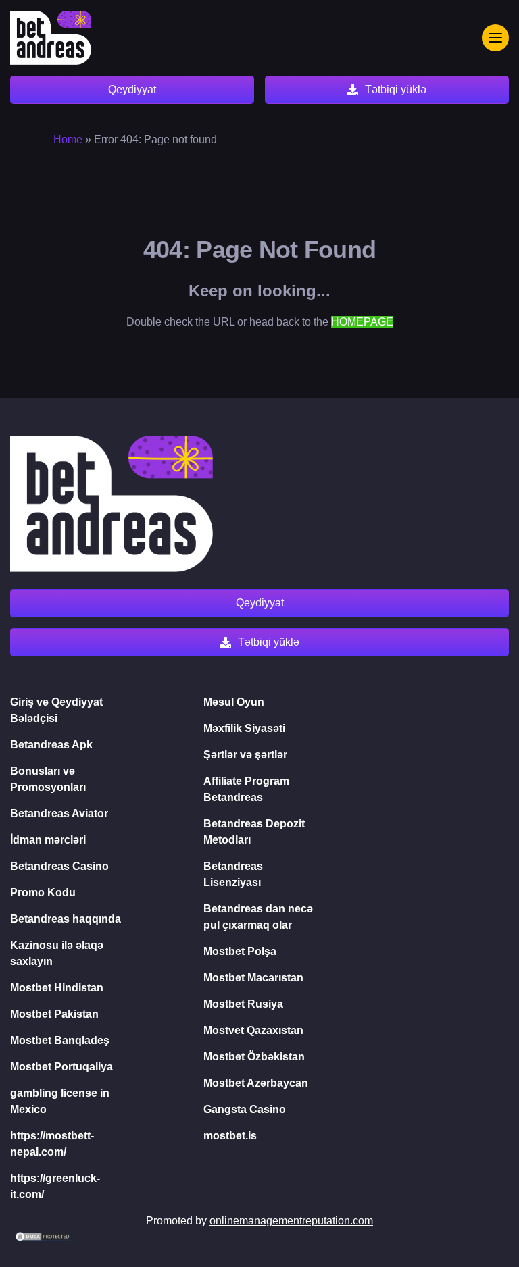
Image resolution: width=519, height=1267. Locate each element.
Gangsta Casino (244, 1109)
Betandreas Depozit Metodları (254, 832)
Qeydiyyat (132, 89)
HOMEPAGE (362, 322)
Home (67, 139)
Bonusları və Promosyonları (48, 779)
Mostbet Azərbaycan (255, 1083)
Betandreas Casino (59, 866)
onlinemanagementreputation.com (291, 1220)
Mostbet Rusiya (243, 1004)
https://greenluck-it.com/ (55, 1186)
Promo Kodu (43, 892)
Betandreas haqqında (65, 919)
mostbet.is (230, 1135)
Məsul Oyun (233, 702)
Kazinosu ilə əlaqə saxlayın (56, 953)
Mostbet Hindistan (56, 987)
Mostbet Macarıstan (253, 977)
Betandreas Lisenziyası (233, 874)
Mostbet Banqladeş (59, 1040)
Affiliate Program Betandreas (246, 789)
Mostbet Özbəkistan (254, 1056)
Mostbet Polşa (239, 951)
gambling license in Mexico (59, 1101)
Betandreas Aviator (59, 813)
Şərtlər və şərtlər (245, 754)
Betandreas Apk (51, 744)
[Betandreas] (50, 38)
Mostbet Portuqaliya (61, 1066)
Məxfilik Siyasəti (244, 728)
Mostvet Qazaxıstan (253, 1030)
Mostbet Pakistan (54, 1014)
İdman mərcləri (48, 840)
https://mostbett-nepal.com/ (52, 1144)
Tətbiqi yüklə (395, 89)
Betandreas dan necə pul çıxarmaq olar (258, 917)
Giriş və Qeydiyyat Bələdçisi (56, 710)
